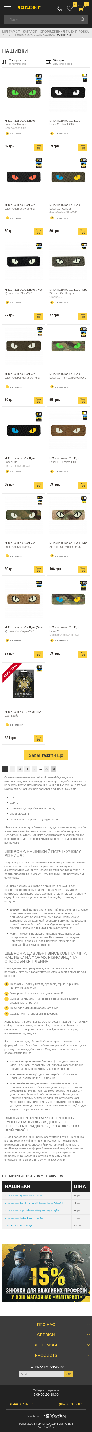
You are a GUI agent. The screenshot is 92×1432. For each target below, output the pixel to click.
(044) (21, 1404)
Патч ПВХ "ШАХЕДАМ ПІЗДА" (19, 1225)
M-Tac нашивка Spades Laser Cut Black (23, 1195)
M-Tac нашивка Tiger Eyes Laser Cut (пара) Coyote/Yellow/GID (35, 1203)
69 (46, 769)
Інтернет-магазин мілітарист (53, 1423)
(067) (70, 1404)
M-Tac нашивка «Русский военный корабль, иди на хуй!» (32, 1210)
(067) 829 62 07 (60, 8)
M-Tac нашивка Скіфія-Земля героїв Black (25, 1218)
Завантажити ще (46, 755)
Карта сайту (46, 1427)
